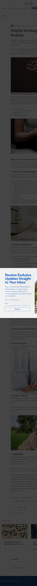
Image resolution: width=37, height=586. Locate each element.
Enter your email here (11, 300)
